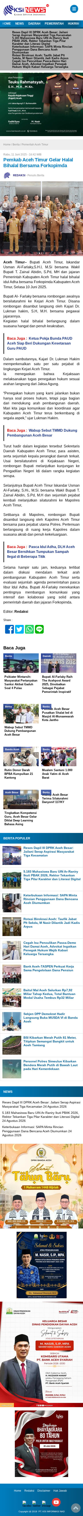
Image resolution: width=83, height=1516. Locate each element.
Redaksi (29, 1490)
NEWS (19, 23)
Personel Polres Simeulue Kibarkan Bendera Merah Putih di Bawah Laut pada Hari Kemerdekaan (50, 1065)
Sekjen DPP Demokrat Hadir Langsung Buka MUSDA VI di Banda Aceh (50, 1017)
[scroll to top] (75, 1509)
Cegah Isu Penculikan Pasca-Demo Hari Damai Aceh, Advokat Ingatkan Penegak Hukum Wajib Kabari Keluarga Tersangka (40, 64)
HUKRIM (73, 23)
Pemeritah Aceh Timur (35, 144)
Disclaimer (43, 1490)
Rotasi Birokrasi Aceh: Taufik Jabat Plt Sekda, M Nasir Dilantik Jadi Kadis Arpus (40, 57)
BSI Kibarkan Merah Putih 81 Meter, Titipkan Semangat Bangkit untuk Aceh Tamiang (49, 1041)
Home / (8, 144)
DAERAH (34, 23)
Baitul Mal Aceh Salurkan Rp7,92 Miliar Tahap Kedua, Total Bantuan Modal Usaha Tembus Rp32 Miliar (49, 993)
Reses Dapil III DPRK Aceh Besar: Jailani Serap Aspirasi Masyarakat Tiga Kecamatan (41, 34)
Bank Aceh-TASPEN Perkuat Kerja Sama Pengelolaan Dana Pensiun (48, 968)
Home (17, 1490)
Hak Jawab (60, 1490)
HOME (6, 23)
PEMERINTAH (54, 23)
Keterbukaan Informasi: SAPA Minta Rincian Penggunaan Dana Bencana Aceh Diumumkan (42, 49)
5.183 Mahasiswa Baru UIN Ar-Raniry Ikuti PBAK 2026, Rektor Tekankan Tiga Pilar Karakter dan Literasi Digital (40, 41)
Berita (16, 144)
